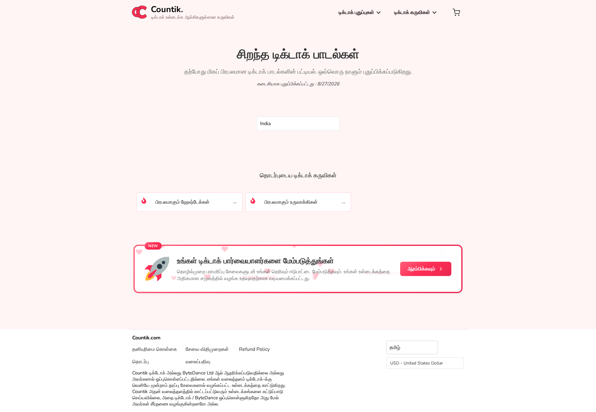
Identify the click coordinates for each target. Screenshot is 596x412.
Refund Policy (254, 349)
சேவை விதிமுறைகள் (207, 349)
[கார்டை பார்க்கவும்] (456, 12)
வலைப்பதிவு (198, 361)
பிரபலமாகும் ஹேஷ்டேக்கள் (183, 202)
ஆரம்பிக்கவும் (421, 268)
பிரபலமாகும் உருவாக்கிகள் (291, 202)
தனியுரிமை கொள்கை (154, 349)
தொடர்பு (140, 361)
